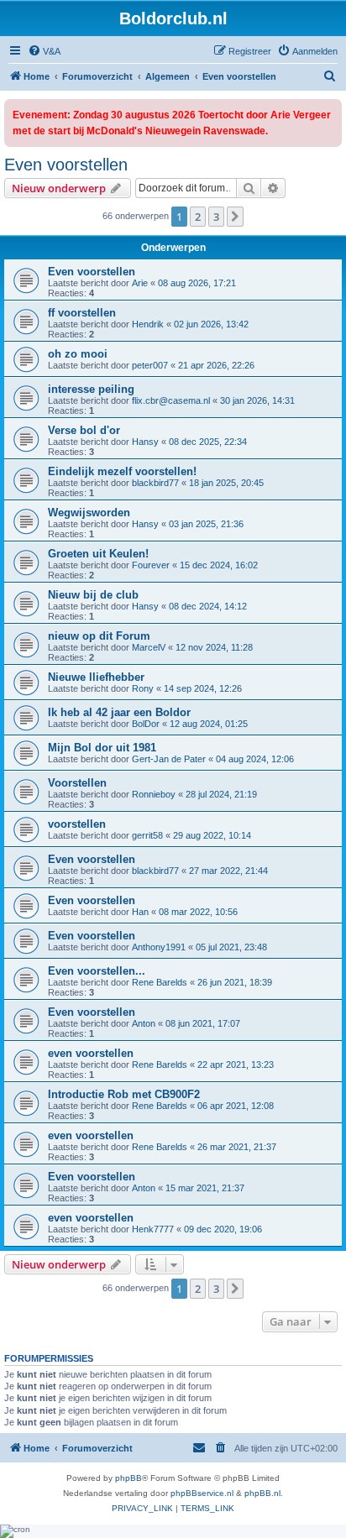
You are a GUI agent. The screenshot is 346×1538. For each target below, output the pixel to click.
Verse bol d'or (84, 430)
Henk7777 (153, 1229)
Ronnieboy (154, 794)
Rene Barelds (159, 982)
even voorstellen (91, 1053)
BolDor (146, 724)
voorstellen (77, 824)
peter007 (150, 365)
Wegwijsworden (89, 512)
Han (140, 912)
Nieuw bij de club (93, 595)
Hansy (145, 442)
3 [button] (216, 216)
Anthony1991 (159, 947)
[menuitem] (44, 51)
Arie (140, 283)
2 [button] (198, 216)
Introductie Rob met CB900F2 (124, 1094)
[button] (235, 217)
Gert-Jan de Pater (169, 759)
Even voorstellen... (96, 971)
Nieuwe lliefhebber (96, 677)
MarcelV (148, 647)
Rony (143, 688)
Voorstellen (77, 783)
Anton (143, 1023)
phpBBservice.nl (201, 1493)
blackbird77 (155, 483)
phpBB (128, 1478)
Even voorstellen (66, 164)
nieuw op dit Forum (99, 636)
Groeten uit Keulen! (98, 553)
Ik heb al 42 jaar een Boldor (119, 712)
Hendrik (148, 324)
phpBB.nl (262, 1493)
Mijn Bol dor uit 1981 (102, 747)
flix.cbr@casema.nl (171, 400)
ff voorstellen (82, 312)
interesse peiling (91, 389)
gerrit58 (147, 835)
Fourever (151, 565)
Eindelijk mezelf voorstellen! (122, 471)
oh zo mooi (77, 354)
